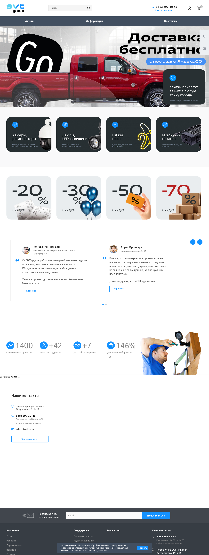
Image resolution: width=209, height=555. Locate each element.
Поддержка (81, 530)
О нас (9, 536)
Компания (13, 530)
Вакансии (11, 549)
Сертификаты (14, 545)
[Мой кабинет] (188, 8)
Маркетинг (114, 530)
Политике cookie (108, 548)
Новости (11, 540)
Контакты (170, 21)
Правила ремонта (83, 536)
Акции (29, 21)
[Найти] (88, 8)
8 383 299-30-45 (166, 6)
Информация (95, 21)
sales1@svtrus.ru (25, 429)
